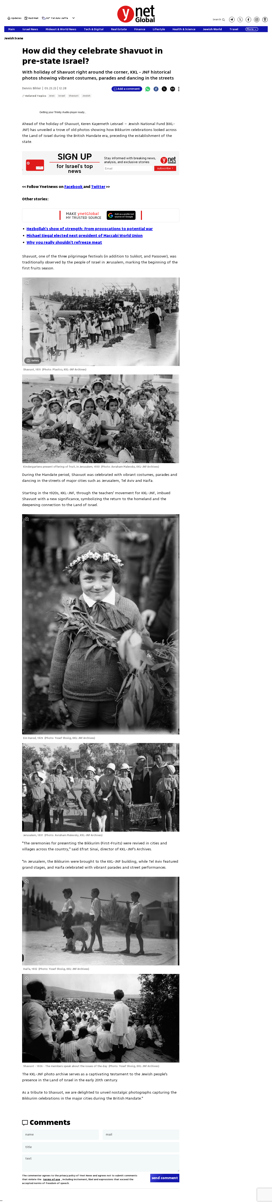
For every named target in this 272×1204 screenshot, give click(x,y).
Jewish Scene (13, 38)
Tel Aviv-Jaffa (59, 18)
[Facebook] (156, 88)
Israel (61, 96)
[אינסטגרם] (256, 19)
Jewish (86, 96)
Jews (52, 96)
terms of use (51, 1179)
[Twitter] (164, 88)
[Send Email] (172, 88)
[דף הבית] (136, 21)
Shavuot (74, 96)
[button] (73, 18)
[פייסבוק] (248, 19)
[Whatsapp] (147, 88)
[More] (178, 88)
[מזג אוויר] (43, 19)
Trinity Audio (61, 112)
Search (217, 19)
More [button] (250, 29)
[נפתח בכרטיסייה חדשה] (232, 19)
